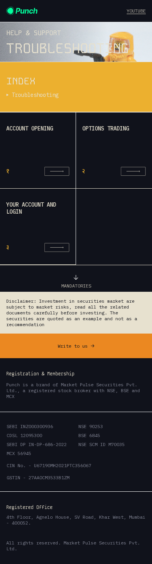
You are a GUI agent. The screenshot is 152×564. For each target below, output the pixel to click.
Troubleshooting (35, 94)
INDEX (20, 81)
